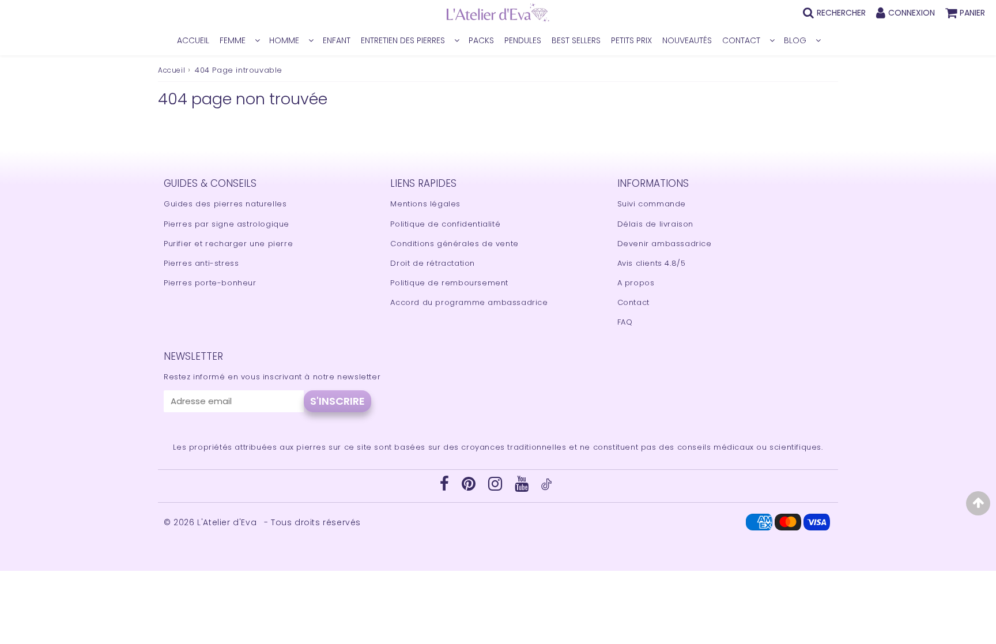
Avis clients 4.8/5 (651, 263)
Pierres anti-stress (201, 263)
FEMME (233, 40)
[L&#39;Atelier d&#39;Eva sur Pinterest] (470, 486)
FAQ (625, 322)
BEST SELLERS (576, 40)
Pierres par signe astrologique (226, 224)
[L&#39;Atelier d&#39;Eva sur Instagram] (496, 486)
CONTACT (741, 40)
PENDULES (522, 40)
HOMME (284, 40)
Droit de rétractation (432, 263)
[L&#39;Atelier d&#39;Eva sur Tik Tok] (546, 487)
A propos (636, 282)
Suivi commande (651, 203)
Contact (633, 302)
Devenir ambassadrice (664, 243)
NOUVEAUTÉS (687, 40)
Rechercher (841, 12)
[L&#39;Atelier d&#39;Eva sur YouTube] (523, 486)
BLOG (795, 40)
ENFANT (336, 40)
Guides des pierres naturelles (225, 203)
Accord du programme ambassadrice (469, 302)
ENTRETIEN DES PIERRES (403, 40)
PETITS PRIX (631, 40)
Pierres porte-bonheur (210, 282)
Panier (972, 12)
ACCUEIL (193, 40)
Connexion (911, 12)
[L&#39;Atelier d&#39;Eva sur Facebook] (446, 486)
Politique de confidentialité (445, 224)
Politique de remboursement (449, 282)
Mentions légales (425, 203)
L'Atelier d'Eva (228, 522)
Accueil (171, 70)
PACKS (481, 40)
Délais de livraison (655, 224)
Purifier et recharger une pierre (228, 243)
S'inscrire (337, 401)
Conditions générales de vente (454, 243)
